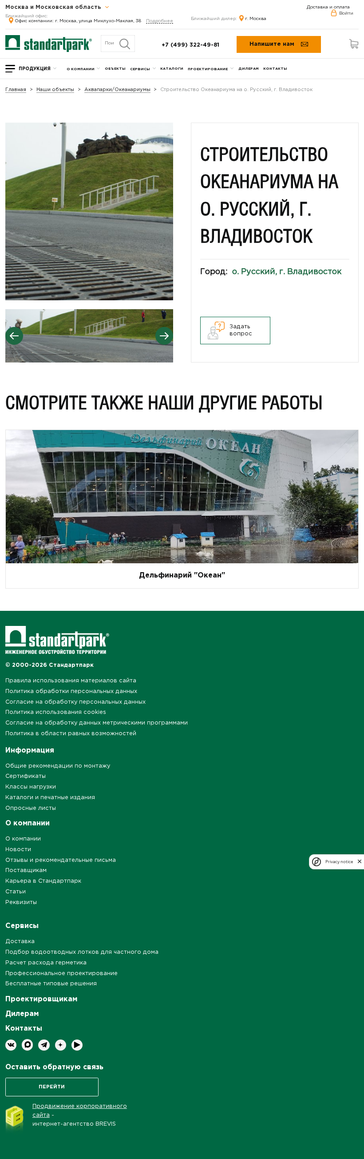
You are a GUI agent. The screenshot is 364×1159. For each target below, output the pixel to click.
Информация (29, 750)
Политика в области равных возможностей (70, 733)
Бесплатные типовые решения (51, 983)
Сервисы (140, 69)
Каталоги (171, 68)
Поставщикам (26, 870)
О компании (81, 69)
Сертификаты (25, 776)
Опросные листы (30, 808)
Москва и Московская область (54, 7)
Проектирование (208, 69)
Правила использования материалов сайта (70, 680)
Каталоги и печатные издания (50, 797)
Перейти (52, 1087)
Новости (18, 849)
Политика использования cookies (55, 712)
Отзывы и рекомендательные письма (60, 860)
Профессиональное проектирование (61, 973)
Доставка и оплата (328, 7)
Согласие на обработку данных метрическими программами (96, 723)
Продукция (35, 69)
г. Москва (255, 19)
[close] (359, 861)
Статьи (15, 891)
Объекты (115, 68)
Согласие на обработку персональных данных (75, 702)
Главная (15, 90)
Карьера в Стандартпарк (43, 881)
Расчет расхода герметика (46, 962)
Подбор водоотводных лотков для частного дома (81, 952)
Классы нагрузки (30, 787)
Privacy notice (339, 861)
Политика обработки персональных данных (71, 691)
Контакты (275, 68)
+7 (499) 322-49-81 (190, 45)
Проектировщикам (41, 999)
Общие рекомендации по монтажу (57, 766)
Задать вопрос (240, 330)
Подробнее (159, 21)
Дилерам (248, 68)
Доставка (20, 941)
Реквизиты (21, 902)
